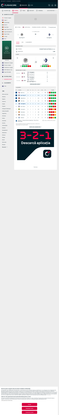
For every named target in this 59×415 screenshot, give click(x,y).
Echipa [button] (19, 90)
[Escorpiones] (19, 109)
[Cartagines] (19, 103)
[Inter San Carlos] (19, 101)
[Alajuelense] (19, 98)
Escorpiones (23, 109)
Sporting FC (22, 37)
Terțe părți (49, 394)
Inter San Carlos (23, 101)
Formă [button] (52, 90)
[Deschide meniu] (55, 5)
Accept (29, 404)
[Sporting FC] (19, 95)
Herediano (22, 112)
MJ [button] (28, 90)
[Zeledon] (19, 117)
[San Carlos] (19, 106)
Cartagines (49, 37)
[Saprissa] (19, 92)
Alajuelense (23, 98)
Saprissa (22, 92)
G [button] (38, 90)
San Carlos (22, 106)
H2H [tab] (22, 42)
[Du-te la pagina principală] (10, 5)
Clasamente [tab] (29, 42)
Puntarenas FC (23, 114)
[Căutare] (49, 5)
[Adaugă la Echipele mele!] (18, 34)
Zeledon (22, 117)
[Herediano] (19, 112)
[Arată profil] (22, 35)
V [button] (30, 90)
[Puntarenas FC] (19, 115)
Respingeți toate (29, 408)
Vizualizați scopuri (29, 412)
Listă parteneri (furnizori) (6, 400)
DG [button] (42, 90)
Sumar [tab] (17, 42)
